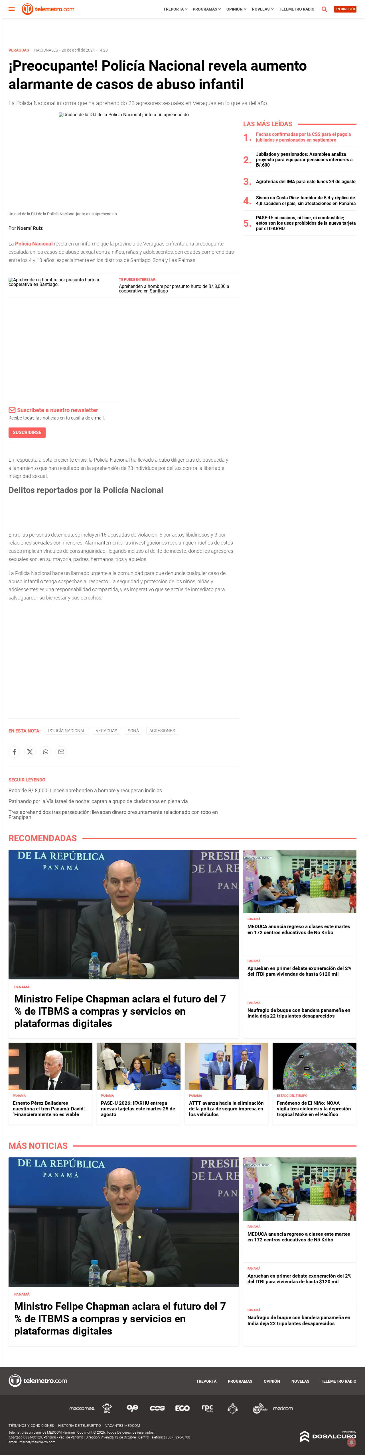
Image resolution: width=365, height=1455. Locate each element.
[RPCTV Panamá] (107, 1412)
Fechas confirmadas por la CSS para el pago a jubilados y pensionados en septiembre (303, 137)
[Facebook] (14, 752)
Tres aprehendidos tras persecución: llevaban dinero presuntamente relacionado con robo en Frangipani (113, 814)
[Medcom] (282, 1412)
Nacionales (46, 50)
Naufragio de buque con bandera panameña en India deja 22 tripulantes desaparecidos (299, 1013)
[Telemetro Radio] (257, 1412)
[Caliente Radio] (232, 1412)
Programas (205, 9)
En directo (345, 9)
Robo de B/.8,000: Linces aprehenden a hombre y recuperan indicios (85, 790)
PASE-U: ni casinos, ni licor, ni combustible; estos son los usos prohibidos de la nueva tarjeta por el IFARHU (306, 223)
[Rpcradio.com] (207, 1412)
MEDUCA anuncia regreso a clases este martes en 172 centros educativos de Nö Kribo (299, 929)
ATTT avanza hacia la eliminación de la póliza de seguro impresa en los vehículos (226, 1109)
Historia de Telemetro (79, 1425)
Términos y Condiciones (31, 1425)
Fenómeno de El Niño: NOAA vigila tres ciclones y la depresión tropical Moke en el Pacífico (314, 1109)
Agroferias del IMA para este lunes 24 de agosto (306, 181)
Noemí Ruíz (30, 228)
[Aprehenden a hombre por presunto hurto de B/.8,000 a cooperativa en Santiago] (62, 284)
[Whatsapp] (45, 752)
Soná (133, 730)
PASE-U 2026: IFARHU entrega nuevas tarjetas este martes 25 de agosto (138, 1109)
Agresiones (162, 730)
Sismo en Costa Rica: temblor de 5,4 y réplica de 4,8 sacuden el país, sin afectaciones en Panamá (306, 200)
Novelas (261, 9)
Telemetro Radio (297, 9)
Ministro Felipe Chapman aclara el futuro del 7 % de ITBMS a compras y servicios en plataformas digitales (120, 1011)
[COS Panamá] (157, 1412)
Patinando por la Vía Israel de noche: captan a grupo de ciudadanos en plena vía (98, 801)
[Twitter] (30, 752)
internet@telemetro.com (37, 1442)
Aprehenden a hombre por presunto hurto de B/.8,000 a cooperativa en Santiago (174, 289)
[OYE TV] (132, 1412)
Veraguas (106, 730)
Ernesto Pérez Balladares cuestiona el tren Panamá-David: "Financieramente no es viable (49, 1109)
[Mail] (61, 752)
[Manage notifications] (351, 1442)
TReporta (173, 9)
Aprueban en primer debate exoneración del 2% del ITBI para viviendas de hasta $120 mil (300, 971)
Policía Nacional (66, 730)
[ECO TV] (182, 1412)
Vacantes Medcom (122, 1425)
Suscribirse (27, 432)
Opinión (234, 9)
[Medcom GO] (82, 1412)
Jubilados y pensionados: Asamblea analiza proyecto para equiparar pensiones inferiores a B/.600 (304, 160)
